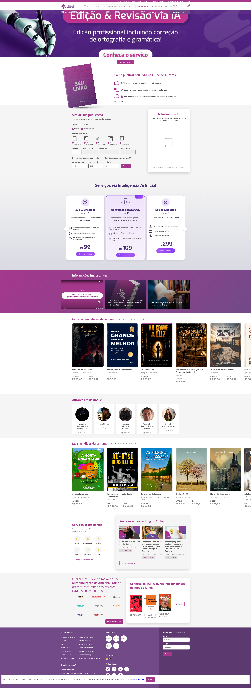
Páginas (75, 148)
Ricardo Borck (214, 373)
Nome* (165, 636)
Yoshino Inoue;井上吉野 (183, 497)
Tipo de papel (88, 148)
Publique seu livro (158, 1)
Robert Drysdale (112, 499)
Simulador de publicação (89, 658)
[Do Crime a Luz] (156, 345)
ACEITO (150, 679)
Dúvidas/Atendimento (68, 637)
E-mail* (165, 644)
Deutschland (142, 1)
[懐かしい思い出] (191, 469)
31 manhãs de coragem (220, 494)
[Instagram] (120, 669)
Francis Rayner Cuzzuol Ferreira (220, 497)
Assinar (167, 654)
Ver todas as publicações (130, 563)
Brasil (119, 1)
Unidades (108, 162)
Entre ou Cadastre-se (175, 6)
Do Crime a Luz (147, 369)
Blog (62, 644)
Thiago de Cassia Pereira (149, 373)
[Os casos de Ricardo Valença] (225, 345)
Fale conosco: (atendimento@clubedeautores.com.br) (78, 673)
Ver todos (178, 604)
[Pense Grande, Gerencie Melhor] (122, 345)
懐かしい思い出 (182, 494)
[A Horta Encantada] (87, 469)
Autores (63, 641)
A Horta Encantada (80, 494)
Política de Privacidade (138, 679)
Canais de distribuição (85, 655)
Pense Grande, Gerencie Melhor (120, 369)
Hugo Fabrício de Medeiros (80, 497)
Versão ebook (93, 162)
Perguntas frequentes (68, 670)
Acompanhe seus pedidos (175, 1)
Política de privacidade (86, 637)
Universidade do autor (86, 648)
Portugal (126, 1)
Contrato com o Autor (68, 658)
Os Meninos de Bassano (151, 494)
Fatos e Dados (66, 651)
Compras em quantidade (159, 6)
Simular (126, 166)
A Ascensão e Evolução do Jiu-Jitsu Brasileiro (119, 495)
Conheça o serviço (85, 251)
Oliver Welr (179, 375)
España (133, 1)
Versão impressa (78, 162)
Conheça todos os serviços (84, 560)
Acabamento (103, 148)
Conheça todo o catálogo (157, 12)
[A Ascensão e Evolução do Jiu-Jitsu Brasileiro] (122, 469)
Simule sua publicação (114, 621)
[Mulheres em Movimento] (87, 345)
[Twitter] (107, 669)
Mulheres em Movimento (83, 369)
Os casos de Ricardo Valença (222, 369)
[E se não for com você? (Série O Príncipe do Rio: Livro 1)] (191, 345)
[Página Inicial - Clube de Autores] (67, 6)
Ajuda (188, 1)
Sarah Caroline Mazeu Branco (81, 373)
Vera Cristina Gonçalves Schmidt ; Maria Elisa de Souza (155, 498)
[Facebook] (114, 669)
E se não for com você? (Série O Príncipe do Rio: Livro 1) (189, 370)
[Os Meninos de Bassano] (156, 469)
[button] (66, 229)
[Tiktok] (126, 669)
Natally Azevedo (112, 373)
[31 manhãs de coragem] (225, 469)
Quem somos (65, 648)
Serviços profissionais (85, 644)
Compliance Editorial (85, 641)
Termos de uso (66, 655)
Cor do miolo (125, 148)
